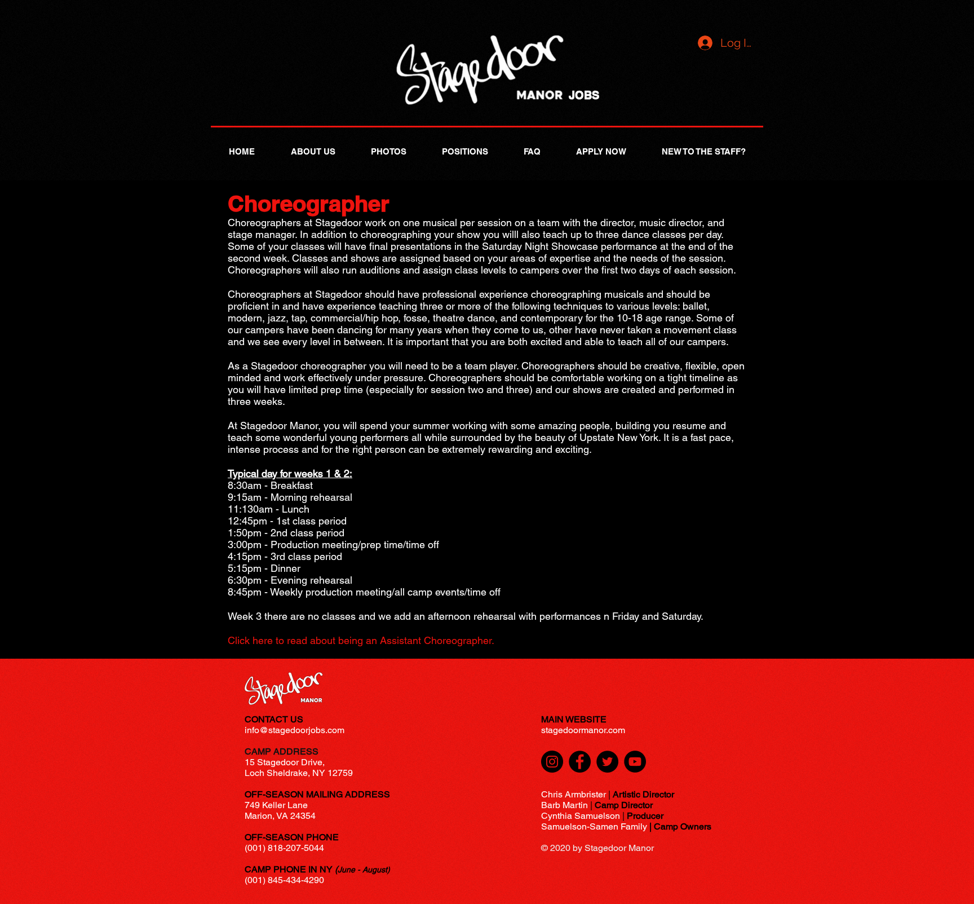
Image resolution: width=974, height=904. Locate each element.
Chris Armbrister (573, 794)
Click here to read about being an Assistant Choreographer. (361, 640)
